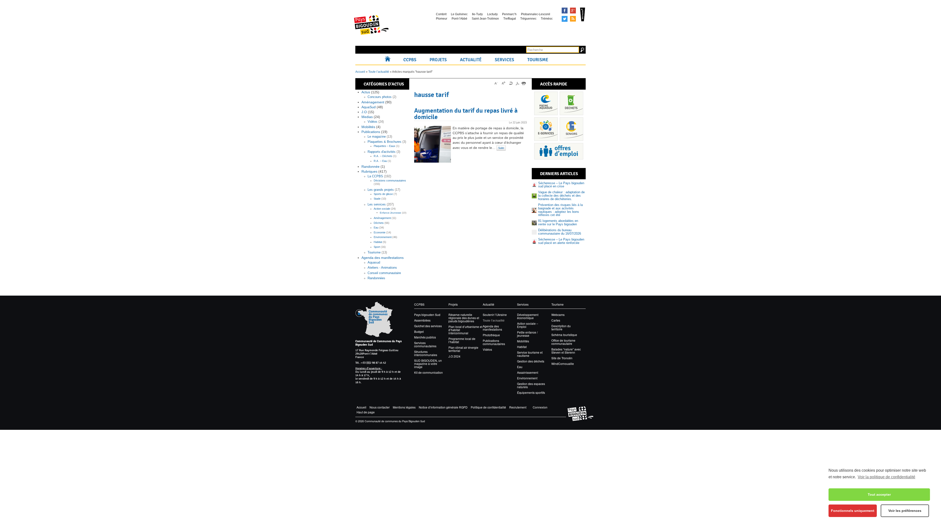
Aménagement (372, 102)
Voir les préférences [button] (904, 511)
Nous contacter (380, 407)
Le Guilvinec (459, 14)
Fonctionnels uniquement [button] (852, 511)
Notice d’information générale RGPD (443, 407)
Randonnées (376, 278)
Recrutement (517, 407)
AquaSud (368, 107)
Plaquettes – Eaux (384, 145)
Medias (367, 117)
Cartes (555, 320)
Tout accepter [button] (879, 494)
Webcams (558, 315)
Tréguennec (528, 18)
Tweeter (565, 19)
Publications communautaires (494, 342)
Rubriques (369, 171)
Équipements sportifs (531, 392)
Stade (377, 198)
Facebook (565, 10)
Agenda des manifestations (382, 258)
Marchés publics (425, 337)
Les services (377, 204)
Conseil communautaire (384, 273)
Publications (370, 132)
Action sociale (382, 208)
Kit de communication (428, 372)
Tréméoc (547, 18)
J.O (364, 112)
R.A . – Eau (380, 160)
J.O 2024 (454, 356)
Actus (365, 92)
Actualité (471, 59)
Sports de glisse (383, 193)
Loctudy (492, 14)
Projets (438, 59)
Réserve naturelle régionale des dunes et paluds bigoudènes (463, 318)
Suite (501, 147)
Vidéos (372, 121)
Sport (377, 246)
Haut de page (366, 412)
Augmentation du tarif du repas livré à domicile (466, 113)
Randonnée (370, 166)
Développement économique (527, 316)
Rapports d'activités (382, 152)
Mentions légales (404, 407)
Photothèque (491, 335)
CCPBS (409, 59)
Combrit (441, 14)
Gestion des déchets (530, 361)
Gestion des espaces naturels (531, 385)
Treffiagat (509, 18)
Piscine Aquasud (546, 103)
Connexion (540, 407)
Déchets (379, 222)
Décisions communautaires (390, 180)
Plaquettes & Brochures (384, 142)
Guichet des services (428, 326)
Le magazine (377, 136)
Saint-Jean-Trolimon (485, 18)
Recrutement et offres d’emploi (558, 151)
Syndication (573, 19)
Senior (571, 129)
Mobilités (368, 127)
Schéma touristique (564, 335)
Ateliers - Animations (382, 267)
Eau (376, 227)
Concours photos (380, 97)
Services (504, 59)
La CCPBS (375, 176)
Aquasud (374, 262)
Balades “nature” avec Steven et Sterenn (566, 350)
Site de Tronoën (561, 358)
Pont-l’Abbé (459, 18)
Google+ (573, 10)
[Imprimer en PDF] (517, 83)
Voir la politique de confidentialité (886, 477)
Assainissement (527, 372)
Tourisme (537, 59)
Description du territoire (561, 327)
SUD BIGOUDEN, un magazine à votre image (428, 363)
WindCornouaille (562, 363)
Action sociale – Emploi (527, 325)
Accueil (389, 60)
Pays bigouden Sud (427, 315)
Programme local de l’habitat (461, 340)
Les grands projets (381, 190)
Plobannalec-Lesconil (535, 14)
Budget (419, 331)
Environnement (383, 237)
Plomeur (441, 18)
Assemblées (422, 320)
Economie (379, 232)
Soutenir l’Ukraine (495, 315)
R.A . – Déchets (383, 156)
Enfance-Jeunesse (390, 212)
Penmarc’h (509, 14)
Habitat (378, 241)
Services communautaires (425, 344)
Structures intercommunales (425, 353)
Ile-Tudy (477, 14)
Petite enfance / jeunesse (527, 333)
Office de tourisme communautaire (563, 342)
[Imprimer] (523, 83)
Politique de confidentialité (488, 407)
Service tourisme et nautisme (530, 354)
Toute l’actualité (378, 71)
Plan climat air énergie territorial (463, 349)
